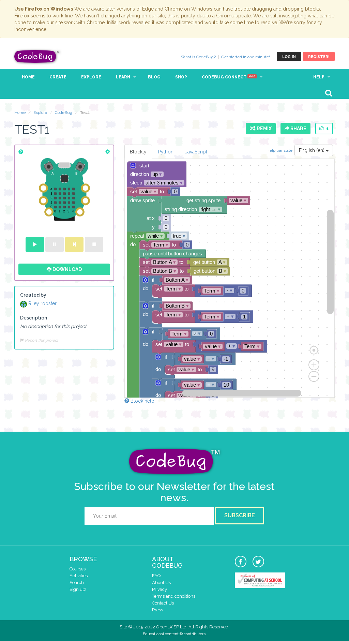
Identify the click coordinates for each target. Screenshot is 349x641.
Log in (289, 57)
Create (57, 77)
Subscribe (239, 515)
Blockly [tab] (138, 151)
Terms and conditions (173, 596)
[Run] (35, 244)
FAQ (156, 575)
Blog (154, 77)
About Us (161, 582)
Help (318, 77)
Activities (79, 575)
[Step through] (74, 244)
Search (77, 582)
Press (157, 609)
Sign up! (78, 589)
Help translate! (280, 150)
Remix (263, 128)
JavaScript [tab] (196, 151)
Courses (78, 568)
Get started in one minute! (245, 57)
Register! (318, 57)
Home (28, 77)
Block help (141, 401)
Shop (181, 77)
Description (33, 317)
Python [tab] (165, 151)
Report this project (41, 340)
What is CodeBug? (198, 57)
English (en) (312, 150)
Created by (33, 295)
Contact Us (163, 603)
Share (297, 128)
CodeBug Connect (228, 77)
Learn (123, 77)
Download (66, 269)
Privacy (159, 589)
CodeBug (37, 56)
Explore (91, 77)
